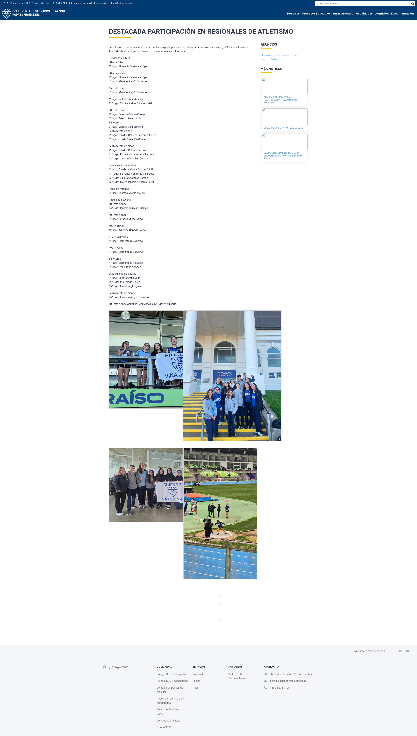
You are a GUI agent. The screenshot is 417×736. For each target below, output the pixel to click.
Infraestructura (342, 13)
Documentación (402, 13)
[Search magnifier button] (412, 3)
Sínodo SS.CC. (165, 727)
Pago (196, 687)
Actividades (364, 13)
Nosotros (293, 13)
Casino (196, 680)
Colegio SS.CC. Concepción (172, 680)
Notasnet (198, 674)
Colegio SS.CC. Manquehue (172, 674)
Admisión (382, 13)
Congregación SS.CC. (168, 720)
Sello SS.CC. (235, 674)
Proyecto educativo (316, 13)
